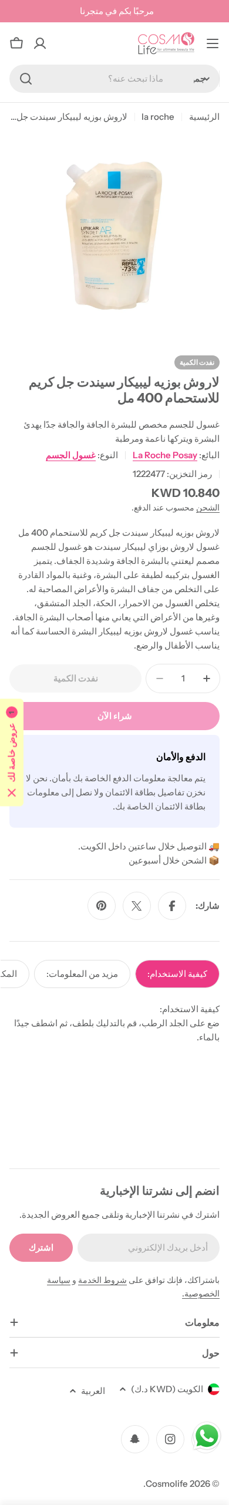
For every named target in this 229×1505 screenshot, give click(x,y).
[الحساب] (40, 43)
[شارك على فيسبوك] (172, 906)
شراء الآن (114, 715)
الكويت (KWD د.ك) (167, 1389)
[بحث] (26, 79)
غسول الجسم (71, 455)
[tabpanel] (114, 1023)
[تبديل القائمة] (213, 43)
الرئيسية (204, 116)
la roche (158, 116)
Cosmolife (167, 1483)
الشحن (208, 507)
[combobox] (114, 79)
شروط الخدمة (102, 1280)
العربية (93, 1390)
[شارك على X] (137, 906)
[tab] (177, 974)
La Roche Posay (165, 455)
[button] (11, 753)
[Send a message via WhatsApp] (207, 1436)
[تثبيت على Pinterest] (101, 906)
